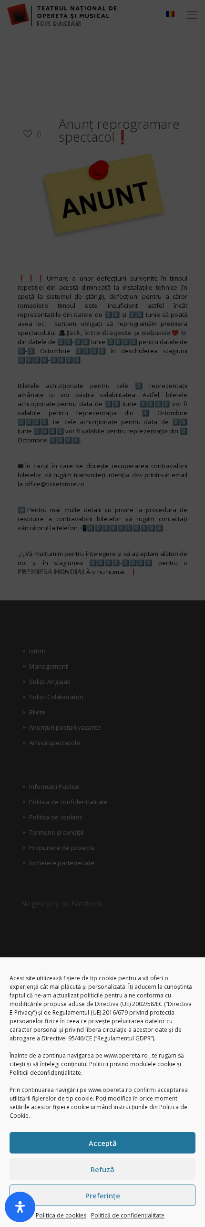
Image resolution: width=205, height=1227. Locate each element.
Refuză (102, 1169)
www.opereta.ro (126, 1055)
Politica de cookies (61, 1215)
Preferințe (102, 1195)
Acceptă (103, 1143)
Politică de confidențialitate (127, 1215)
